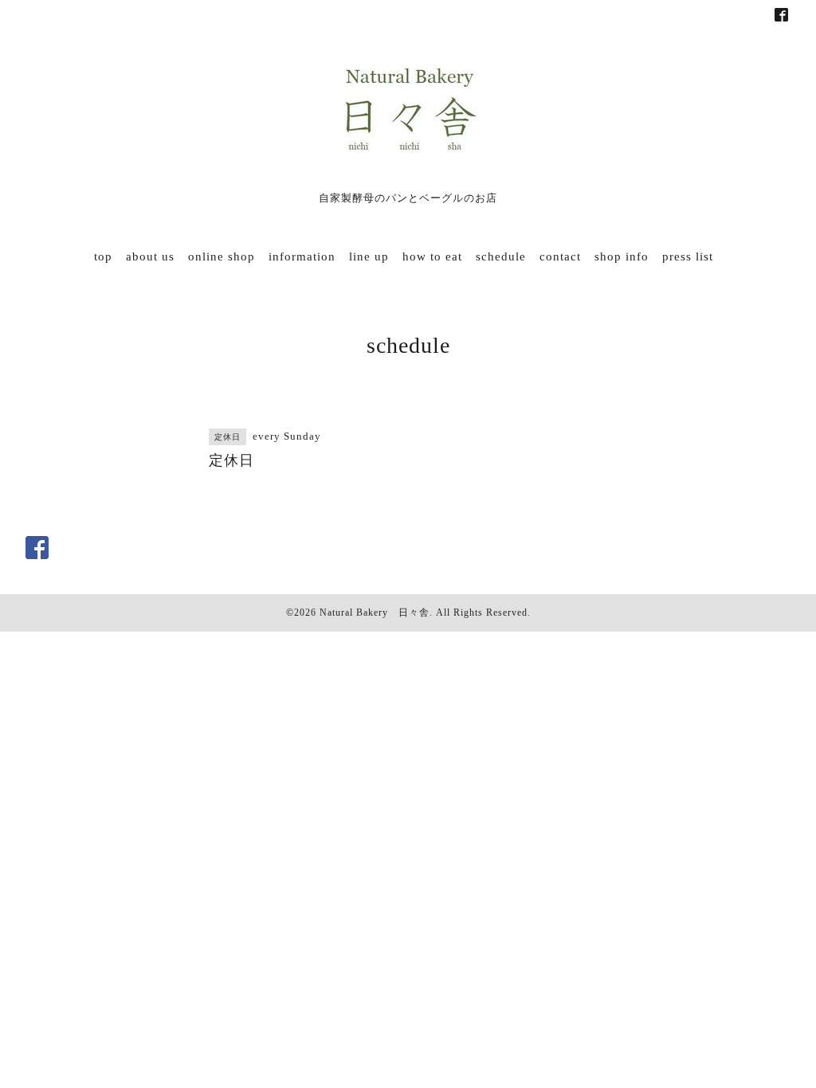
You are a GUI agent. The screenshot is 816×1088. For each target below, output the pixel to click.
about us (150, 256)
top (103, 256)
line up (369, 256)
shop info (621, 256)
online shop (221, 256)
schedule (501, 256)
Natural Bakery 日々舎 (375, 612)
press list (687, 256)
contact (560, 256)
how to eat (432, 256)
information (302, 256)
